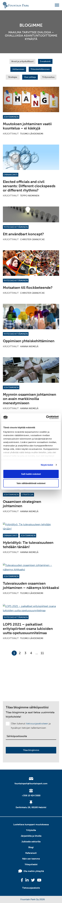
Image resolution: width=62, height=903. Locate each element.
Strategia (12, 77)
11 (42, 653)
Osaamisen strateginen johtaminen (22, 503)
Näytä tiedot (47, 465)
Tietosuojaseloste (31, 888)
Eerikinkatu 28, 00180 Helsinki (31, 807)
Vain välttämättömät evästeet (31, 483)
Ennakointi (45, 61)
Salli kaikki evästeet (31, 474)
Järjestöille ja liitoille (31, 836)
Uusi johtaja (30, 77)
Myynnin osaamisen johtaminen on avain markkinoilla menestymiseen (29, 398)
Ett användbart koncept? (23, 234)
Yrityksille (31, 830)
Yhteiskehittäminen (40, 69)
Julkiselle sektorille (31, 841)
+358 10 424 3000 (31, 795)
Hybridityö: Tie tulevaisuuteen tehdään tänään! (28, 544)
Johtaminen (18, 69)
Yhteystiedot (31, 864)
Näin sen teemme (31, 858)
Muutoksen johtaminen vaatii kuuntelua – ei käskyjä (27, 126)
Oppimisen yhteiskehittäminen (28, 341)
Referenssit (31, 853)
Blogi (31, 847)
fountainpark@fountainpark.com (31, 783)
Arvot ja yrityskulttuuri (22, 61)
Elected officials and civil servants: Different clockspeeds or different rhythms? (29, 186)
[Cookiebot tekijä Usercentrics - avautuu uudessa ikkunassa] (46, 417)
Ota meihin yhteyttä (34, 871)
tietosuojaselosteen (37, 723)
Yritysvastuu (48, 77)
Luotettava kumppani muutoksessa (31, 824)
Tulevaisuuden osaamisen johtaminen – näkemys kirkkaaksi (31, 585)
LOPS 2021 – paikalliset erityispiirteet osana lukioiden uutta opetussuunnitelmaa (28, 628)
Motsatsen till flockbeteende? (27, 287)
